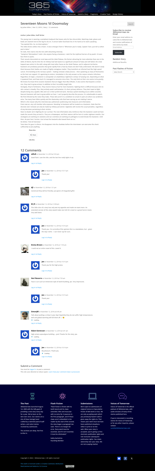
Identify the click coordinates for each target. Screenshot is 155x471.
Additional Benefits (120, 62)
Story (45, 27)
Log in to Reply (36, 163)
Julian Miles (27, 27)
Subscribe (118, 52)
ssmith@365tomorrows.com (120, 428)
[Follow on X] (131, 458)
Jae (43, 171)
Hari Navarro (36, 278)
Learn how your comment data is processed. (64, 372)
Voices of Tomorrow (68, 14)
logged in (33, 369)
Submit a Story (83, 14)
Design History (118, 14)
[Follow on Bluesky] (119, 458)
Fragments (94, 14)
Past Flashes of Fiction (51, 14)
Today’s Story (36, 14)
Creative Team (105, 14)
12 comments (53, 27)
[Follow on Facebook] (125, 458)
